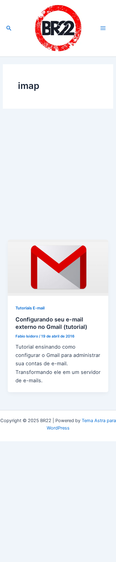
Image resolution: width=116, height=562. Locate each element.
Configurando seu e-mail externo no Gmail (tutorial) (51, 323)
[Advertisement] (58, 179)
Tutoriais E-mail (30, 308)
